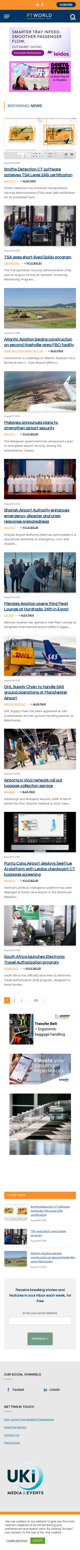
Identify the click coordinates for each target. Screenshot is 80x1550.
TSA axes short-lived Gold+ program (37, 257)
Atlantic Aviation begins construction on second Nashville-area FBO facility (53, 1257)
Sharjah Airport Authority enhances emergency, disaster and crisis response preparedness (36, 515)
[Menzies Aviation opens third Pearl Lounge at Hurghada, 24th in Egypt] (40, 572)
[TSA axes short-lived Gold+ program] (40, 226)
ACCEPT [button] (38, 1540)
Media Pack (12, 1442)
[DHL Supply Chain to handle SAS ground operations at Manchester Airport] (40, 655)
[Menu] (6, 16)
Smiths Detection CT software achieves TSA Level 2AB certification (50, 1210)
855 (36, 1000)
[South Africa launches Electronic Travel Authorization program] (40, 925)
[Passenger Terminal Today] (40, 16)
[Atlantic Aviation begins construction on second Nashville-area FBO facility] (40, 308)
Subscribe (66, 4)
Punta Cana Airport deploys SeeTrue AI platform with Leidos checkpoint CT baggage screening (39, 868)
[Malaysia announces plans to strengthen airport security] (40, 391)
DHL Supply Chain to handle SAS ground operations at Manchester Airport (35, 692)
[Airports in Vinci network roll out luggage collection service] (40, 749)
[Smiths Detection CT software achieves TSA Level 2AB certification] (40, 138)
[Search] (72, 16)
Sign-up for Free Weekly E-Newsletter (29, 1419)
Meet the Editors (15, 1427)
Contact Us (11, 1435)
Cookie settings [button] (16, 1540)
